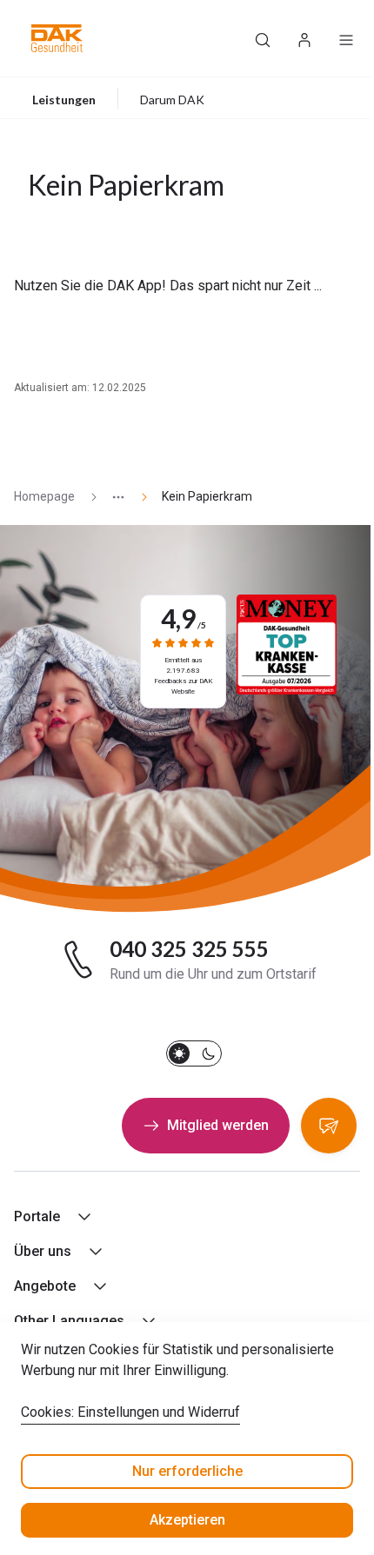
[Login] (304, 38)
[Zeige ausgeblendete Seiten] (111, 496)
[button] (57, 38)
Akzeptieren (187, 1520)
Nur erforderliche (187, 1471)
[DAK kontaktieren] (329, 1125)
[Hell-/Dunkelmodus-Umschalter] (194, 1053)
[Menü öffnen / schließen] (346, 38)
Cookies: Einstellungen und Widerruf (130, 1412)
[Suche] (262, 38)
